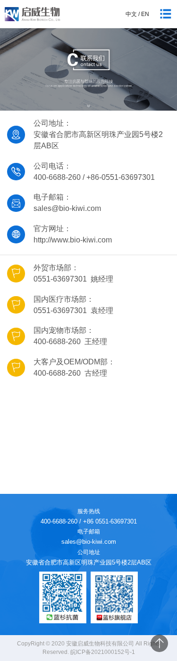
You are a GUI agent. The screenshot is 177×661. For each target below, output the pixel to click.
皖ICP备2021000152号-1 (102, 652)
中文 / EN (137, 14)
